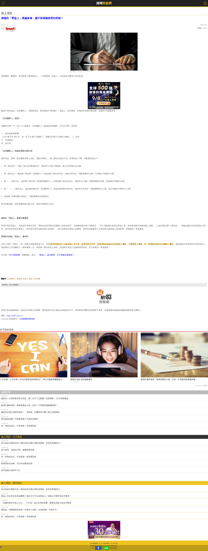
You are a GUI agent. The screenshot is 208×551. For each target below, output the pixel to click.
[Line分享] (106, 548)
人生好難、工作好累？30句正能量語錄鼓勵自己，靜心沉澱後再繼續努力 (31, 379)
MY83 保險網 (10, 31)
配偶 (30, 279)
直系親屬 (36, 279)
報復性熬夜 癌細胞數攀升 (81, 379)
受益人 (25, 279)
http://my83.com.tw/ (15, 316)
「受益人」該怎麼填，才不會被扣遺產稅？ (55, 255)
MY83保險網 (14, 255)
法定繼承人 (11, 279)
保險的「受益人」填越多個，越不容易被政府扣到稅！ (32, 18)
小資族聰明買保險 (27, 319)
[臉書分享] (99, 548)
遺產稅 (19, 279)
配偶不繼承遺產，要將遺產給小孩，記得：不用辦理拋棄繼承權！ (169, 379)
